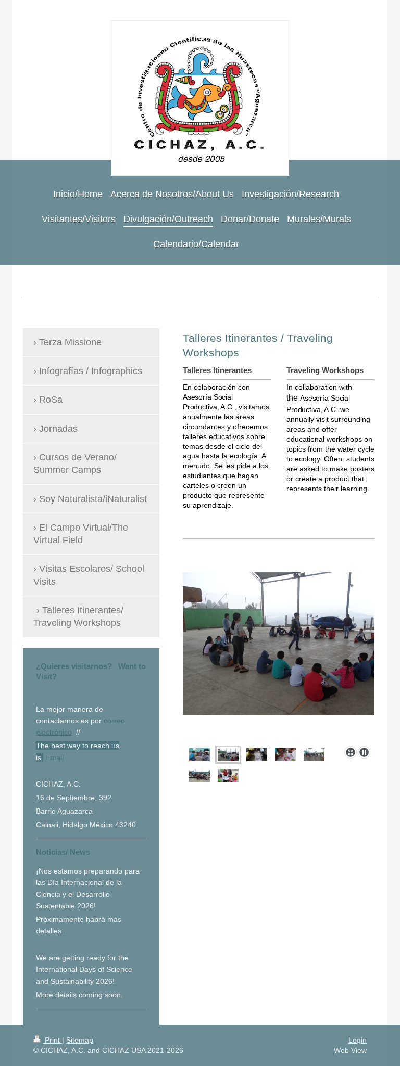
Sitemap (79, 1040)
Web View (350, 1050)
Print (52, 1040)
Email (54, 757)
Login (357, 1040)
